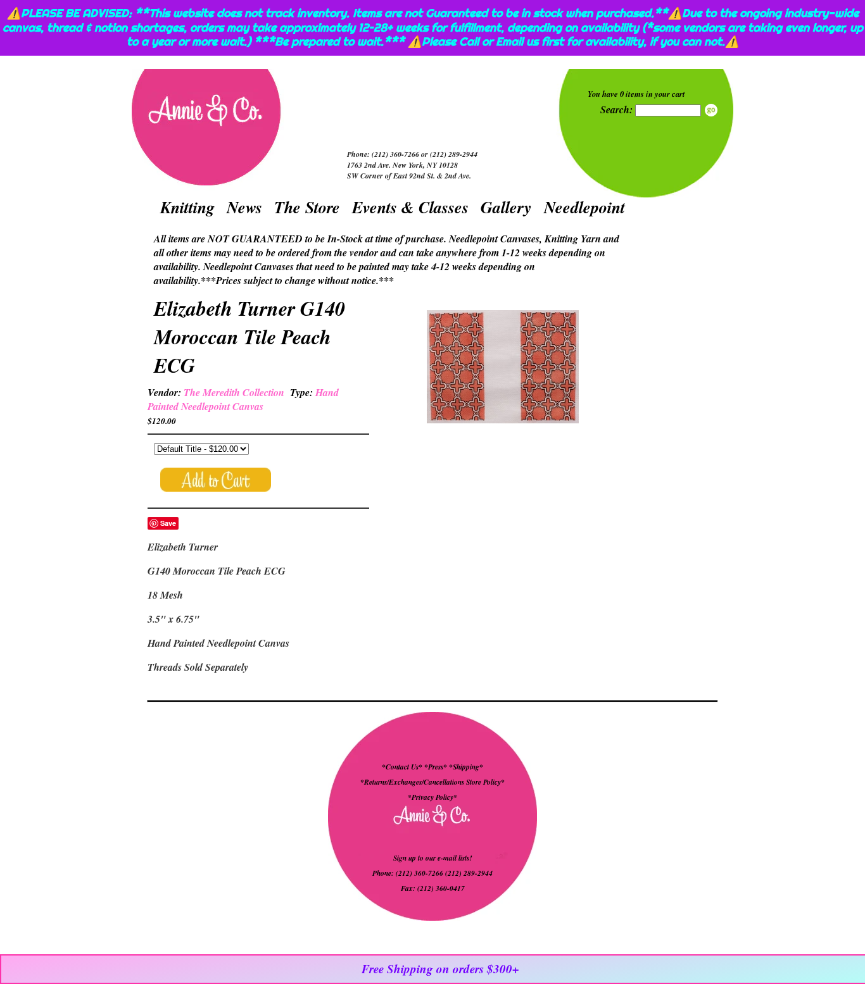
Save (168, 523)
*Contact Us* (402, 767)
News (244, 207)
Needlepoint (584, 207)
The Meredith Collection (234, 392)
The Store (307, 207)
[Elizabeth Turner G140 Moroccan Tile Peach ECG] (502, 368)
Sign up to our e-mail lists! (432, 858)
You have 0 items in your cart (636, 93)
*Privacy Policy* (432, 797)
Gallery (506, 207)
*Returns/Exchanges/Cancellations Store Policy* (432, 782)
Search (711, 110)
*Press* (436, 767)
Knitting (187, 207)
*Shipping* (466, 767)
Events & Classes (410, 207)
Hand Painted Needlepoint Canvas (243, 399)
